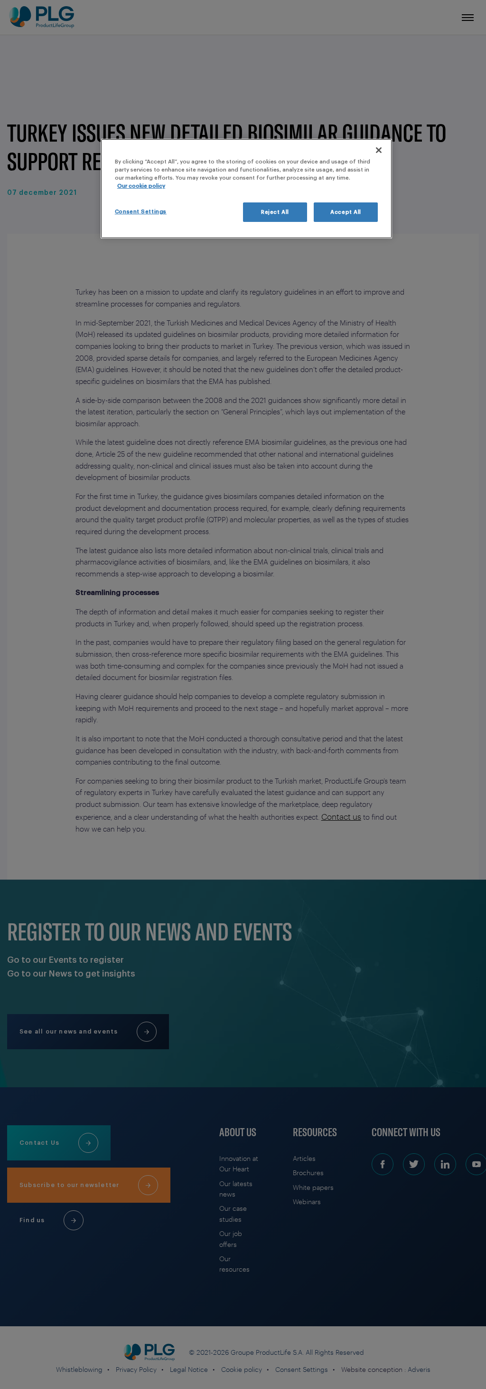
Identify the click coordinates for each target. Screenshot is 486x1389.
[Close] (378, 150)
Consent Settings (141, 211)
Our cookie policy (141, 186)
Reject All (275, 212)
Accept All (345, 212)
